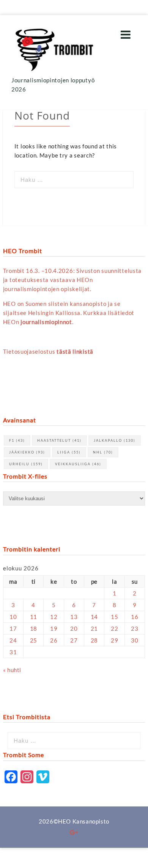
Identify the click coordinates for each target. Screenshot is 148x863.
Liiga (69, 452)
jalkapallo (114, 440)
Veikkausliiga (78, 464)
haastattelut (59, 440)
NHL (103, 452)
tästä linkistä (75, 351)
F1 (17, 440)
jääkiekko (27, 452)
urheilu (26, 464)
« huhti (12, 669)
